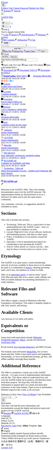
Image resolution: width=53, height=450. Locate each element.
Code (6, 35)
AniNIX (4, 17)
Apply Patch (30, 51)
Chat (10, 8)
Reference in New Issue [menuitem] (11, 394)
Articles (7, 84)
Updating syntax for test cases (14, 125)
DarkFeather (10, 76)
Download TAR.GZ (28, 70)
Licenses (5, 447)
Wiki (11, 17)
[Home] (4, 2)
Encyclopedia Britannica (24, 347)
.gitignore (8, 130)
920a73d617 (22, 76)
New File (8, 51)
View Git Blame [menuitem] (29, 394)
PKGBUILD (9, 153)
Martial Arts (34, 8)
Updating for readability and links (15, 163)
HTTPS (5, 57)
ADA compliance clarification (14, 109)
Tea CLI (14, 57)
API (11, 447)
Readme (7, 413)
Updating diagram (9, 94)
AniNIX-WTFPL (21, 413)
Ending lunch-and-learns (11, 86)
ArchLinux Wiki (8, 342)
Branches (23, 40)
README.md (10, 161)
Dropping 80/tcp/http (42, 76)
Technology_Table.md (13, 168)
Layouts (7, 91)
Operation (8, 99)
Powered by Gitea (9, 426)
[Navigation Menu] (3, 5)
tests (5, 122)
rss (5, 114)
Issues (14, 35)
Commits (9, 40)
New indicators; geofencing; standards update (20, 155)
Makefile (7, 145)
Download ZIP (10, 70)
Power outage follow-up (11, 102)
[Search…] (3, 400)
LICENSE (8, 137)
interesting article (18, 275)
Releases (42, 35)
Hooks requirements (9, 132)
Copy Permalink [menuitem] (44, 394)
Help (42, 8)
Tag (32, 40)
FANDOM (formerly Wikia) (13, 340)
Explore (4, 8)
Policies (7, 107)
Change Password (21, 8)
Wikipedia (37, 337)
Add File (19, 50)
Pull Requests (28, 35)
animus (29, 267)
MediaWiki (31, 352)
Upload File (18, 51)
